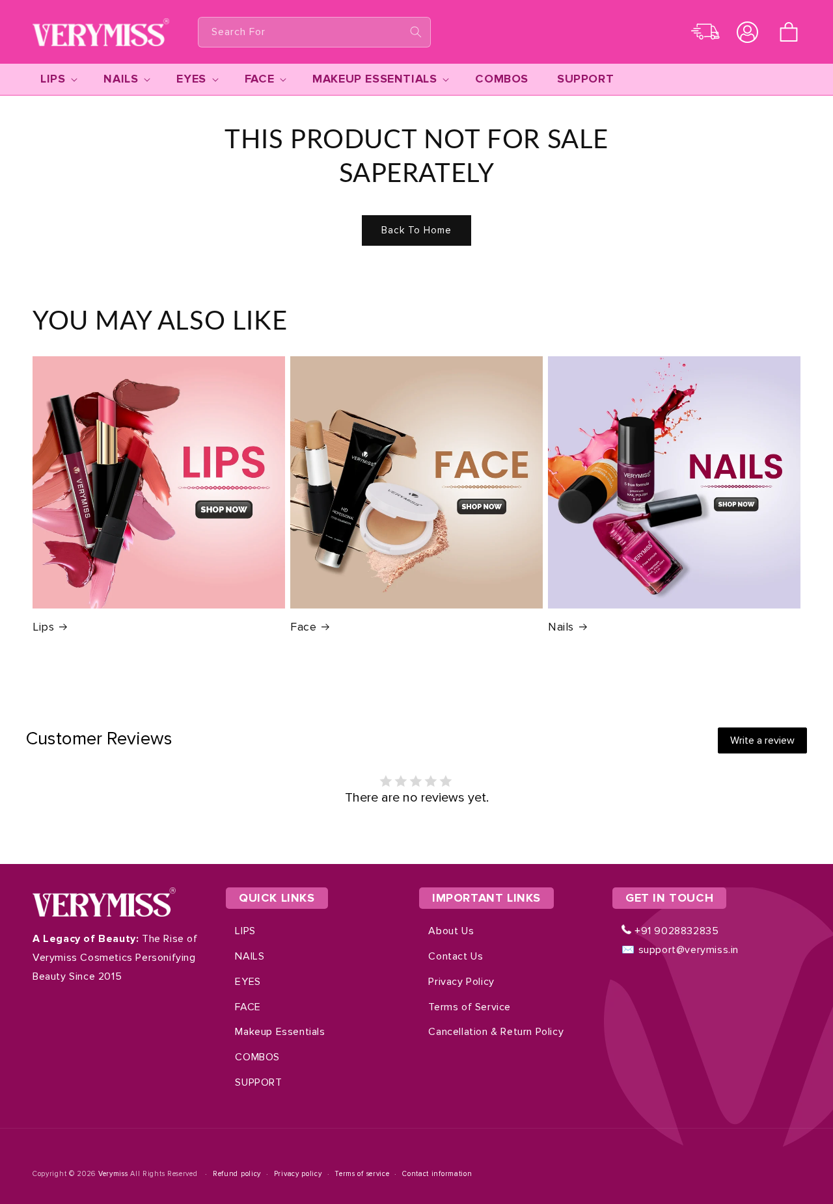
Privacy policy (298, 1174)
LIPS (245, 930)
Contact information (437, 1174)
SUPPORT (258, 1082)
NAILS (249, 956)
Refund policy (237, 1174)
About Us (451, 930)
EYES (247, 981)
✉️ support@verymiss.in (680, 949)
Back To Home (416, 230)
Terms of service (362, 1174)
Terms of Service (469, 1007)
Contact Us (455, 956)
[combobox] (314, 32)
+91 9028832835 (674, 930)
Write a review (762, 740)
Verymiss (114, 1174)
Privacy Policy (461, 981)
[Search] (416, 32)
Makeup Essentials (280, 1031)
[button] (788, 32)
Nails (561, 627)
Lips (43, 627)
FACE (247, 1007)
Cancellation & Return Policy (496, 1031)
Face (303, 627)
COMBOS (257, 1057)
